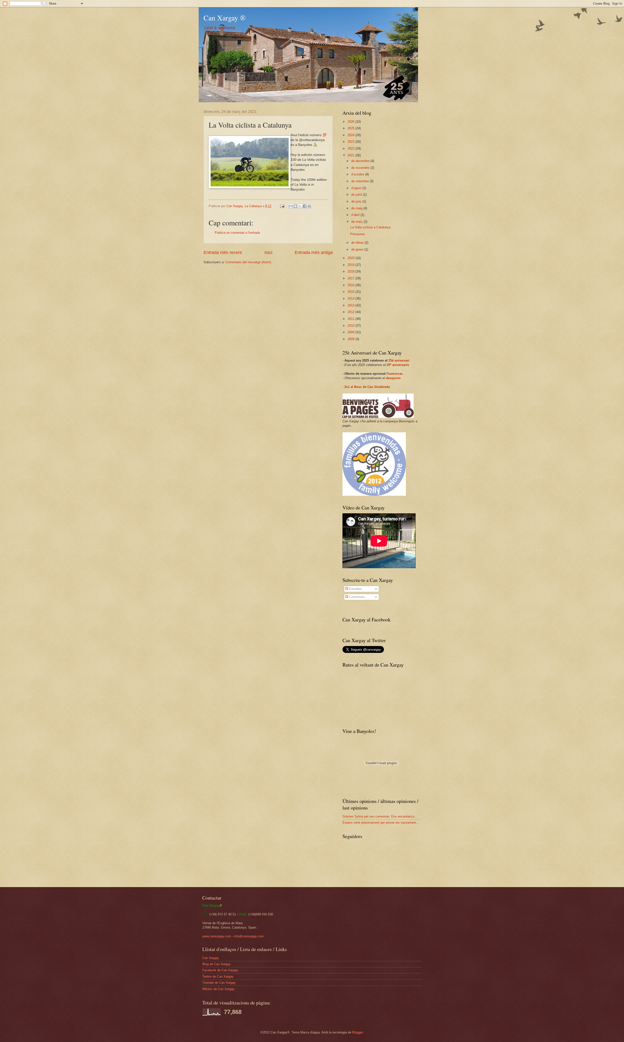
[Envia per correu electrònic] (290, 206)
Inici (268, 252)
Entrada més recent (223, 252)
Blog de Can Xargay (216, 964)
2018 (351, 271)
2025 (351, 128)
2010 (351, 325)
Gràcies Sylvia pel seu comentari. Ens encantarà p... (379, 816)
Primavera (357, 234)
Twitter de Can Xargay (218, 976)
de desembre (360, 161)
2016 (351, 285)
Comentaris (356, 597)
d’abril (356, 215)
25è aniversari (399, 360)
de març (357, 221)
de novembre (360, 168)
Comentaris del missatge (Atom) (248, 262)
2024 (351, 135)
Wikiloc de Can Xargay (218, 989)
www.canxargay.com (216, 936)
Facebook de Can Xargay (220, 970)
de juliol (357, 194)
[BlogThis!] (295, 206)
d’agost (356, 188)
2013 (351, 305)
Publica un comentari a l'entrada (237, 232)
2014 (351, 298)
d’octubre (358, 174)
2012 (351, 312)
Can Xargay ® (225, 17)
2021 (351, 155)
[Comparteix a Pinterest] (309, 206)
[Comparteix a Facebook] (304, 206)
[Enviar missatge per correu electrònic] (282, 206)
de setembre (360, 181)
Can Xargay (210, 958)
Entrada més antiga (314, 252)
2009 (351, 332)
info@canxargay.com (249, 936)
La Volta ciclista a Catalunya (370, 227)
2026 (351, 121)
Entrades (355, 589)
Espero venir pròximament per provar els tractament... (380, 822)
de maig (357, 208)
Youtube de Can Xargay (219, 982)
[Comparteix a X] (300, 206)
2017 (351, 278)
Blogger (357, 1032)
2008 (351, 339)
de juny (356, 201)
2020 (351, 258)
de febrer (358, 242)
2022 (351, 148)
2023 (351, 141)
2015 (351, 291)
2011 (351, 319)
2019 (351, 265)
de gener (357, 249)
